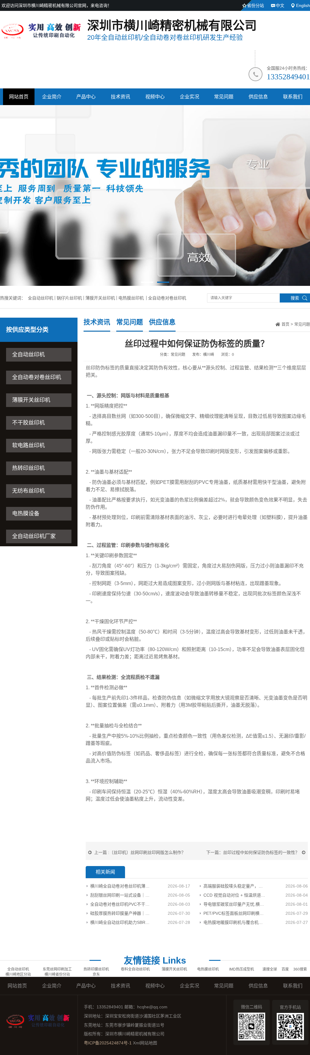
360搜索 (300, 969)
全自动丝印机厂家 (34, 536)
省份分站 (255, 5)
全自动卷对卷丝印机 (167, 298)
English (303, 5)
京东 (96, 974)
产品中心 (86, 96)
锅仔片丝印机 (69, 298)
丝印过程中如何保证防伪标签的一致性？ (261, 852)
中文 (280, 5)
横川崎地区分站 (18, 974)
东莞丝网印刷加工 (57, 969)
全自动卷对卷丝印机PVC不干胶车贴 (120, 904)
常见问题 (223, 96)
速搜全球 (269, 969)
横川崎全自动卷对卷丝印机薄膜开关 (120, 886)
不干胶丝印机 (28, 423)
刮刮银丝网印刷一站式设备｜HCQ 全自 (120, 895)
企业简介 (51, 96)
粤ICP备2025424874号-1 (108, 1042)
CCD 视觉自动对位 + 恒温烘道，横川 (234, 895)
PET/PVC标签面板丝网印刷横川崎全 (234, 913)
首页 (285, 324)
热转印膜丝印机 (96, 969)
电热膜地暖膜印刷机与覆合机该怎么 (234, 922)
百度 (285, 969)
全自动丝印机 (40, 298)
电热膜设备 (25, 514)
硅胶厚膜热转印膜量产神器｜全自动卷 (120, 913)
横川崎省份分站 (57, 974)
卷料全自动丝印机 (135, 969)
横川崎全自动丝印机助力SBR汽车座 (120, 922)
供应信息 (258, 96)
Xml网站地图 (145, 1042)
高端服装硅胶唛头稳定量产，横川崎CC (234, 886)
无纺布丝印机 (28, 491)
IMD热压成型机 (241, 969)
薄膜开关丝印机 (100, 298)
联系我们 (292, 96)
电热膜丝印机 (131, 298)
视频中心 (155, 96)
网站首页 (18, 96)
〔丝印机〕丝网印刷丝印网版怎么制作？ (147, 852)
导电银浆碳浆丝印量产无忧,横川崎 (234, 904)
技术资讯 (120, 96)
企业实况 (189, 96)
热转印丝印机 (28, 468)
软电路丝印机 (28, 445)
